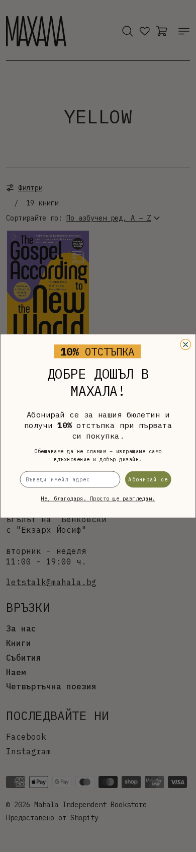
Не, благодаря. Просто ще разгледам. (98, 498)
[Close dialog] (185, 344)
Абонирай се (148, 479)
